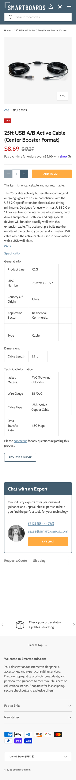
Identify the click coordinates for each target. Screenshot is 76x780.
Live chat (48, 541)
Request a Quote (20, 457)
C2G (6, 110)
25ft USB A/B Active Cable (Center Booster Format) (41, 30)
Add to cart (51, 173)
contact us (20, 441)
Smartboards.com (22, 769)
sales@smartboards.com (48, 531)
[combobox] (38, 17)
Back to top (35, 645)
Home (7, 30)
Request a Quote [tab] (15, 561)
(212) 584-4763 (41, 523)
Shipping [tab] (39, 561)
